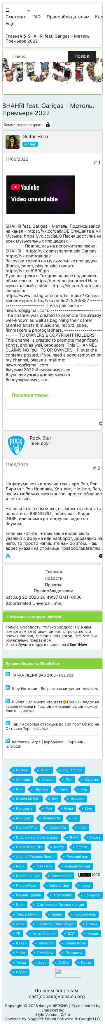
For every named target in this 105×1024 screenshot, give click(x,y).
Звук (42, 962)
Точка (21, 962)
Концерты (24, 808)
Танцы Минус (27, 914)
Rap (96, 488)
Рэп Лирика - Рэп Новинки (51, 486)
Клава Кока (75, 943)
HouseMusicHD (29, 847)
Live (88, 808)
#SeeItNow (77, 644)
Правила (53, 584)
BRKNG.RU (40, 513)
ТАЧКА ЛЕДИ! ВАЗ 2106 (34, 675)
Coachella (58, 827)
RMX (74, 837)
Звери (93, 933)
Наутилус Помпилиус (55, 924)
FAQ (36, 17)
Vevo (64, 789)
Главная (14, 36)
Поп (69, 779)
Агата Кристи (44, 933)
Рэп (84, 483)
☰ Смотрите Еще (16, 16)
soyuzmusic (72, 770)
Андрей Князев (77, 866)
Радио (21, 972)
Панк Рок (44, 866)
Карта (86, 962)
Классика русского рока (37, 837)
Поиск (82, 56)
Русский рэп (26, 885)
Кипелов (46, 943)
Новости (54, 578)
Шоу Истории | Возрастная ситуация (46, 688)
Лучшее (77, 799)
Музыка (91, 779)
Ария (20, 924)
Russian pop (61, 876)
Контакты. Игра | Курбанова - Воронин (47, 742)
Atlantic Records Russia (35, 856)
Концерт (23, 818)
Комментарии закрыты (23, 125)
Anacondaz (62, 895)
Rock (20, 866)
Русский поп (77, 856)
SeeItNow (45, 953)
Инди (68, 808)
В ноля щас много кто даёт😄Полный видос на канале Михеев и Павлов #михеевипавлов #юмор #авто (52, 706)
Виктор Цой (59, 885)
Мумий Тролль (28, 895)
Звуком (13, 523)
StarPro (82, 847)
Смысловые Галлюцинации (60, 904)
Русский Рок (26, 827)
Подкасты (74, 953)
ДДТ (71, 933)
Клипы (47, 779)
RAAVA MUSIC (28, 799)
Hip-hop (82, 488)
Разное (22, 770)
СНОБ (64, 962)
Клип (20, 904)
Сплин (91, 924)
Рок (19, 789)
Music (45, 770)
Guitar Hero (35, 136)
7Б (18, 933)
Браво (57, 914)
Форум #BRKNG (53, 1006)
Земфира (92, 895)
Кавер (21, 943)
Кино (85, 885)
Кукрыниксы (85, 914)
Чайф (20, 953)
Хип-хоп (62, 488)
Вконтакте (51, 818)
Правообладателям (68, 17)
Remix (59, 847)
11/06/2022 (17, 159)
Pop (83, 789)
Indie (82, 827)
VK (74, 818)
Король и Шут (27, 876)
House (95, 837)
